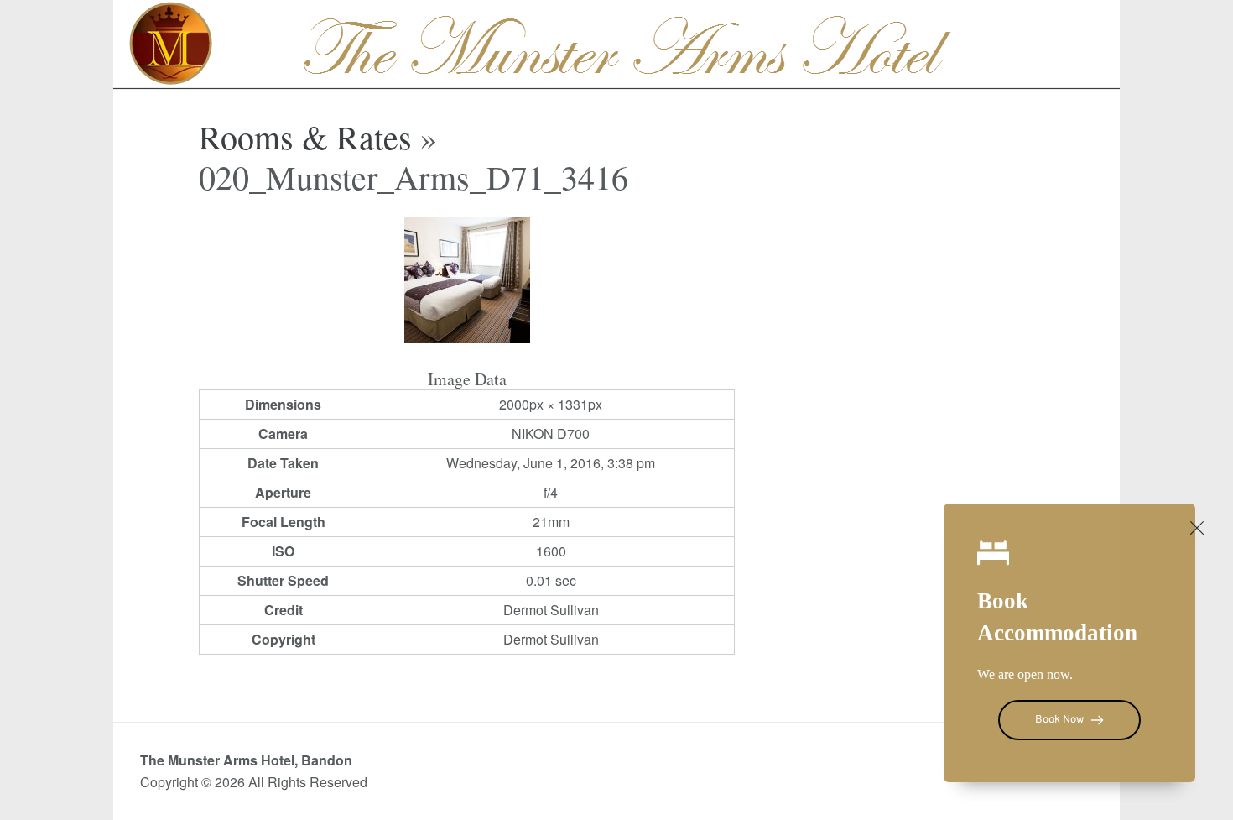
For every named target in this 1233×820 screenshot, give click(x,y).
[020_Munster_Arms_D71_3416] (467, 337)
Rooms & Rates (305, 136)
